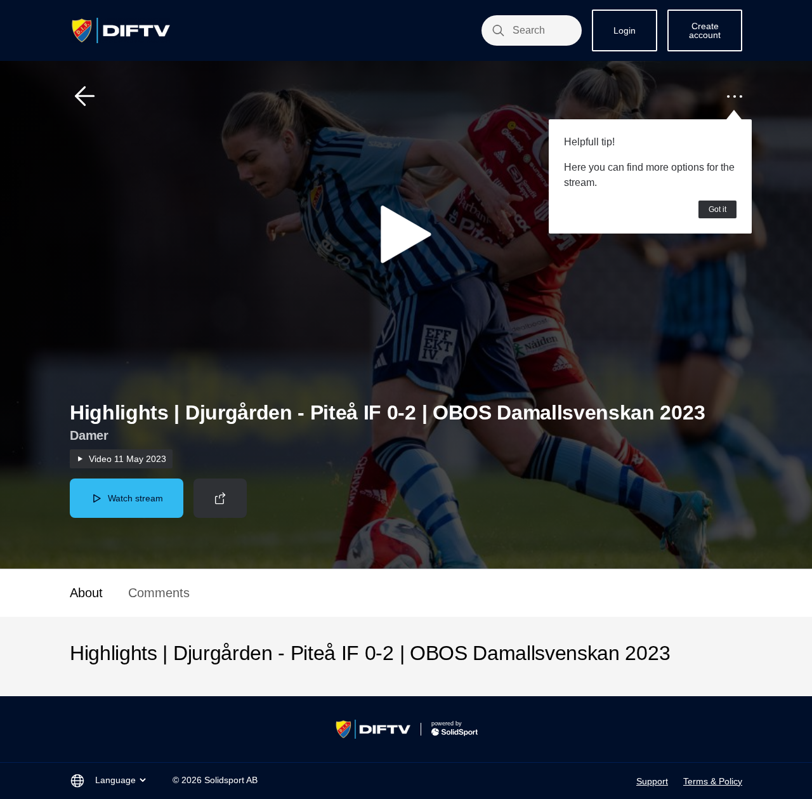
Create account (705, 30)
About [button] (86, 592)
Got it (717, 209)
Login (624, 30)
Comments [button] (159, 592)
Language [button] (115, 780)
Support (652, 781)
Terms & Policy (712, 781)
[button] (85, 96)
